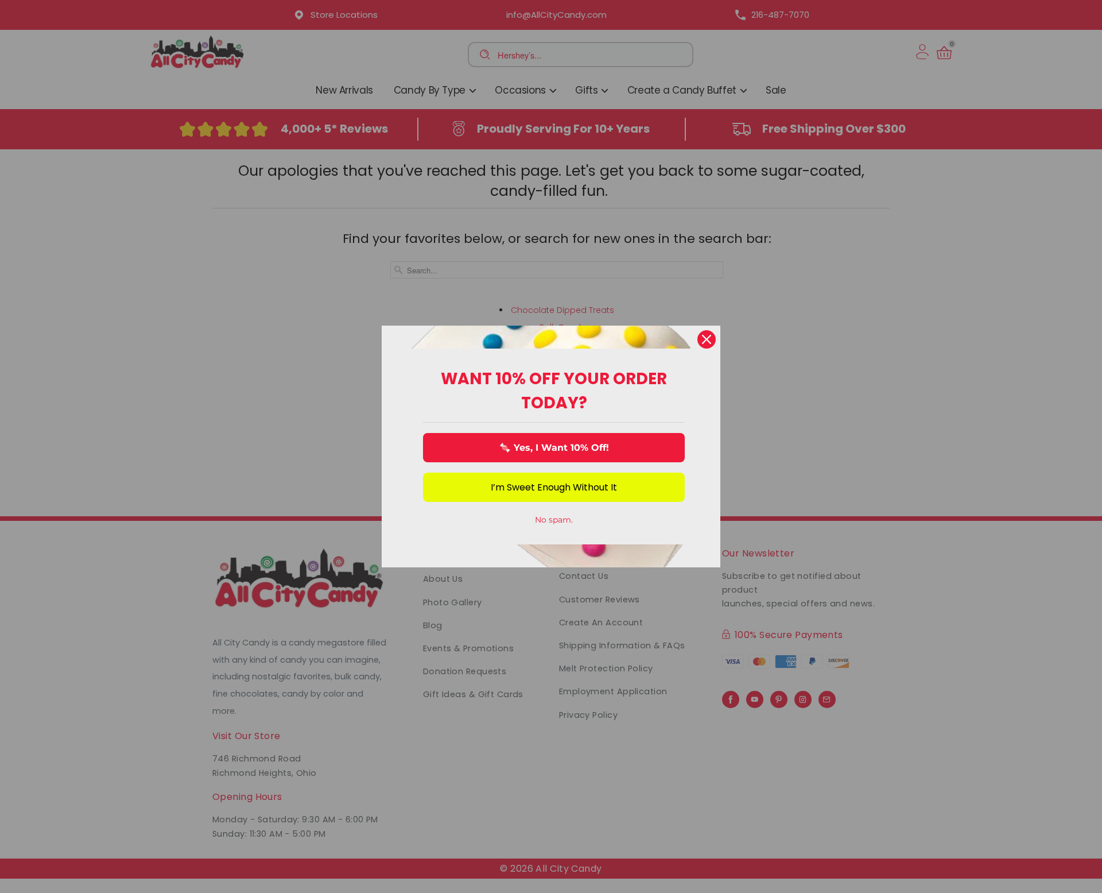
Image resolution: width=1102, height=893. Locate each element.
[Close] (706, 339)
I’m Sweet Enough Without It (554, 487)
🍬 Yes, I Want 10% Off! (554, 447)
